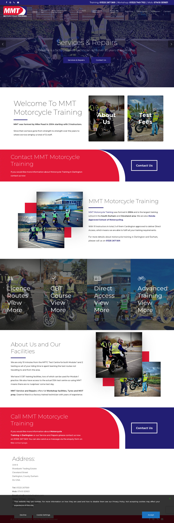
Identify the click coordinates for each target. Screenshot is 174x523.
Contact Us (100, 62)
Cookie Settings (43, 515)
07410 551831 (24, 491)
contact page (20, 443)
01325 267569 (22, 488)
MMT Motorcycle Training (101, 212)
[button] (144, 165)
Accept (151, 515)
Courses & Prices (76, 62)
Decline (23, 515)
